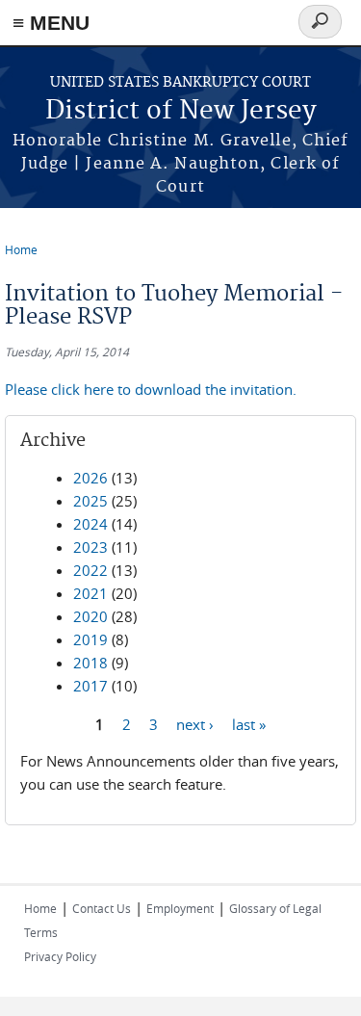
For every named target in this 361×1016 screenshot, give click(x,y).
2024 (90, 524)
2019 (90, 639)
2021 (90, 593)
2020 (90, 616)
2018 (90, 662)
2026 (90, 477)
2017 (90, 685)
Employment (180, 908)
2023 (90, 547)
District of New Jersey (181, 111)
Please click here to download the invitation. (151, 389)
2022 (90, 570)
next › (195, 723)
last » (249, 723)
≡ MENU (51, 23)
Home (21, 249)
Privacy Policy (60, 956)
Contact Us (101, 908)
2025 (90, 500)
